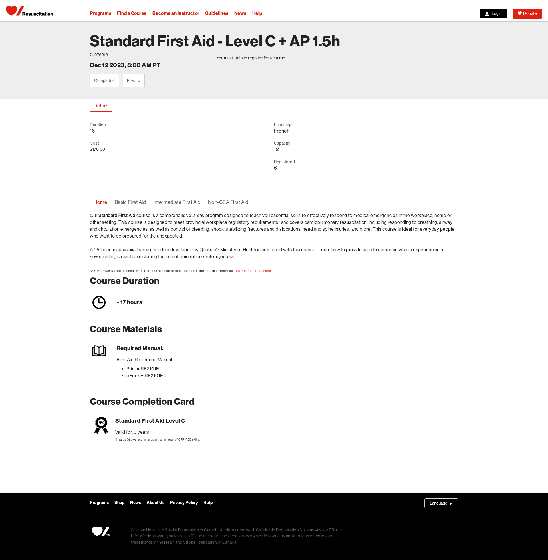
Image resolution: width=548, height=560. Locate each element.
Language (444, 504)
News (240, 13)
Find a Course (132, 13)
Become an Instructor (176, 13)
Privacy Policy (184, 502)
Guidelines (217, 13)
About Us (155, 502)
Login (497, 13)
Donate (530, 13)
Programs (100, 13)
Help (257, 13)
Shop (119, 502)
